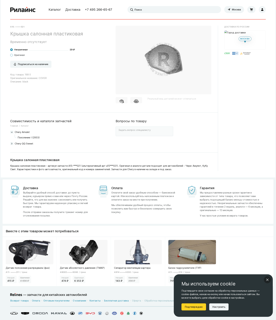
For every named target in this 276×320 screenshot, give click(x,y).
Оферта (136, 300)
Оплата (36, 300)
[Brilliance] (107, 313)
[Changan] (100, 313)
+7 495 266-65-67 (98, 10)
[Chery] (14, 313)
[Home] (22, 9)
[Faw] (114, 313)
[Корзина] (251, 9)
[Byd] (90, 313)
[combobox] (174, 9)
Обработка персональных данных (163, 300)
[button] (121, 101)
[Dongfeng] (121, 313)
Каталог (55, 10)
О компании (79, 300)
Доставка (72, 10)
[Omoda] (40, 313)
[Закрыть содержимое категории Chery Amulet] (11, 132)
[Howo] (128, 313)
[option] (163, 61)
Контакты (95, 300)
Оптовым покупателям (56, 300)
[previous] (122, 61)
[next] (204, 61)
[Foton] (141, 313)
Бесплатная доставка (116, 300)
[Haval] (59, 313)
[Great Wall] (72, 313)
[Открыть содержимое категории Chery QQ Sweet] (11, 143)
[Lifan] (80, 313)
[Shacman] (134, 313)
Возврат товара (19, 300)
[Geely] (25, 313)
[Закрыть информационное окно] (267, 279)
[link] (30, 261)
